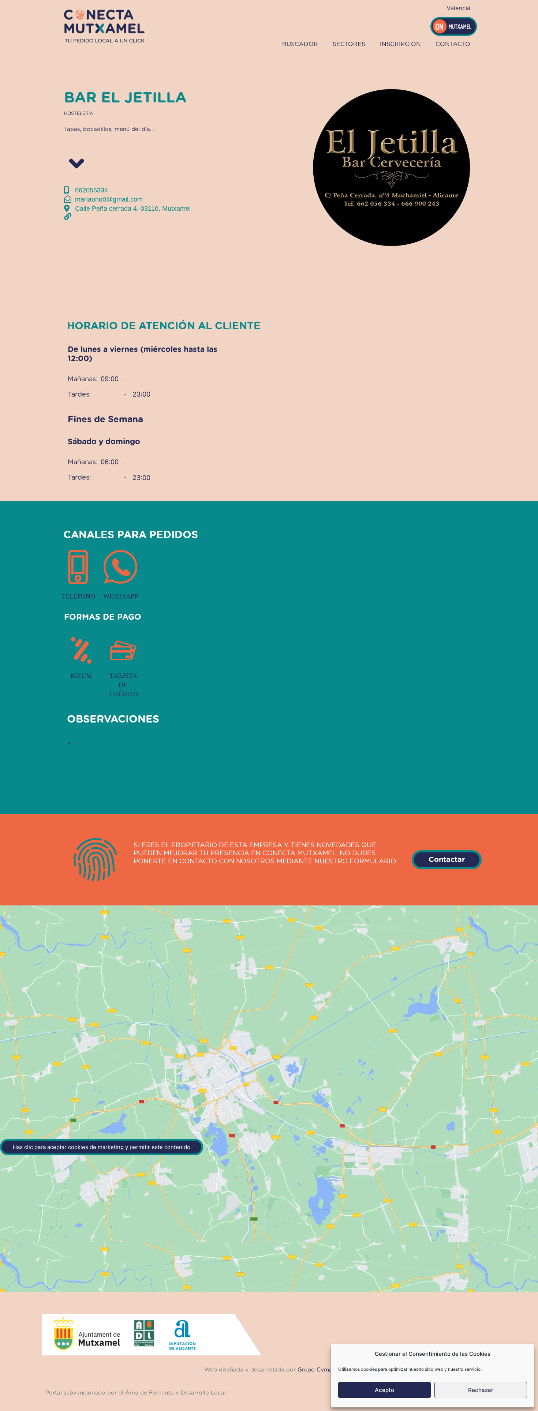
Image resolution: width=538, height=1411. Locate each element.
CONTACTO (453, 44)
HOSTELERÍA (78, 113)
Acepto (384, 1389)
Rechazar (480, 1389)
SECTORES (349, 44)
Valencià (458, 8)
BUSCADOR (300, 44)
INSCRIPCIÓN (400, 44)
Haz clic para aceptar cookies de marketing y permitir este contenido (101, 1147)
